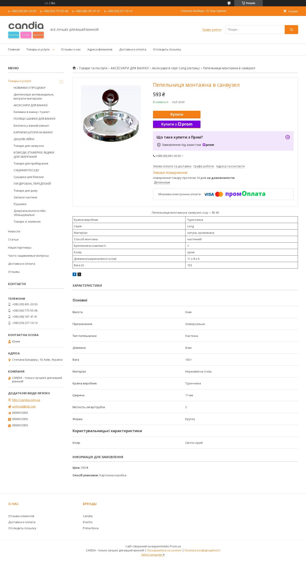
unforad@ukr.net (24, 406)
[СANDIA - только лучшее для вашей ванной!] (26, 38)
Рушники (20, 204)
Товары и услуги (38, 49)
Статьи (13, 239)
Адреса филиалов (99, 49)
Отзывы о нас (71, 49)
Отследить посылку (167, 49)
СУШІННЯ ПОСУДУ (26, 170)
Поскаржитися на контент (164, 550)
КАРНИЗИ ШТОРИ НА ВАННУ (33, 132)
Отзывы (14, 272)
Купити (176, 114)
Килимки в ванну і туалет (32, 112)
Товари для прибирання (31, 163)
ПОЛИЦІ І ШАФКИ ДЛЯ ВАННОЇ (34, 119)
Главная (14, 49)
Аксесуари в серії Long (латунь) (176, 68)
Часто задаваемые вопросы (28, 256)
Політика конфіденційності (202, 550)
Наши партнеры (19, 247)
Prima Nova (91, 528)
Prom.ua (175, 546)
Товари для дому (26, 191)
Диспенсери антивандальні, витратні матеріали (34, 96)
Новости (14, 231)
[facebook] (74, 275)
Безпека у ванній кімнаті (31, 126)
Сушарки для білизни (29, 177)
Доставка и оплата (132, 49)
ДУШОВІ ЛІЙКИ (24, 139)
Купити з (169, 124)
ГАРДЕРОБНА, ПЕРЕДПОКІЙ (32, 184)
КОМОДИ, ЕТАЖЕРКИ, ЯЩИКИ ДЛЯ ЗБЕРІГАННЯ (34, 154)
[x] (79, 275)
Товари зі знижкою (27, 221)
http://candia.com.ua (26, 400)
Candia (88, 516)
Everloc (88, 522)
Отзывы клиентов (21, 516)
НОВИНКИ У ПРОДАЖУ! (29, 88)
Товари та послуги (93, 68)
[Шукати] (291, 29)
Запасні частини (25, 197)
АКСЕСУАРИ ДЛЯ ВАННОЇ (130, 68)
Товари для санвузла (29, 146)
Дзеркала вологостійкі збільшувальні (30, 213)
